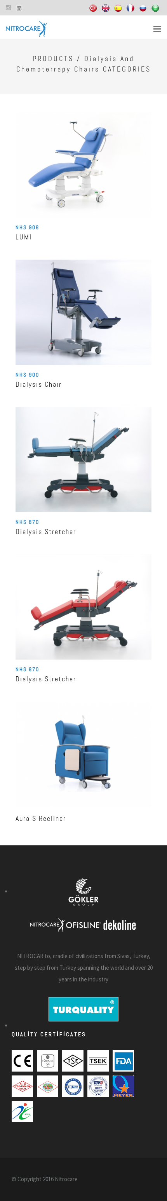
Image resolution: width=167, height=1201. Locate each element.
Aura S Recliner (41, 818)
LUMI (24, 236)
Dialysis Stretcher (46, 531)
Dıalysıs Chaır (39, 384)
